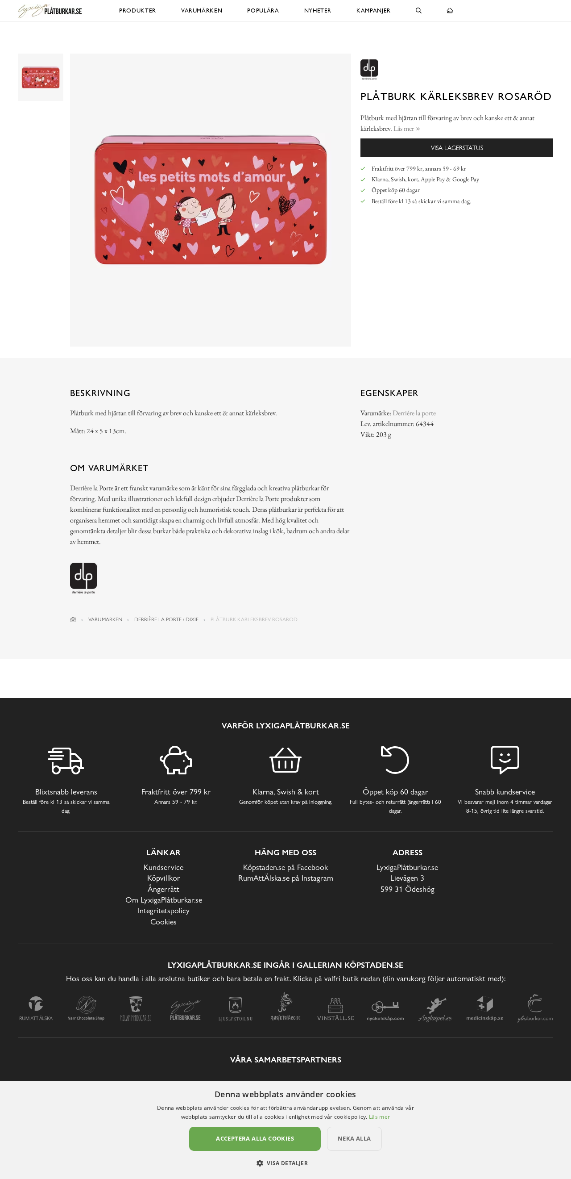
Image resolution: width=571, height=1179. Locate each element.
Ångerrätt (163, 889)
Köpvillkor (163, 877)
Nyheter (318, 10)
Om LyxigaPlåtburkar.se (163, 899)
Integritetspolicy (164, 910)
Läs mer (379, 1116)
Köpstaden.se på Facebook (285, 867)
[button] (285, 1163)
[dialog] (285, 1130)
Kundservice (163, 867)
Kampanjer (373, 10)
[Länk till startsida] (73, 619)
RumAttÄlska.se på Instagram (285, 877)
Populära (263, 10)
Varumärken (202, 10)
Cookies (163, 921)
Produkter (137, 10)
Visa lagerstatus (457, 147)
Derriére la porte (414, 413)
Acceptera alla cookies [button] (255, 1138)
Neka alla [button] (354, 1138)
